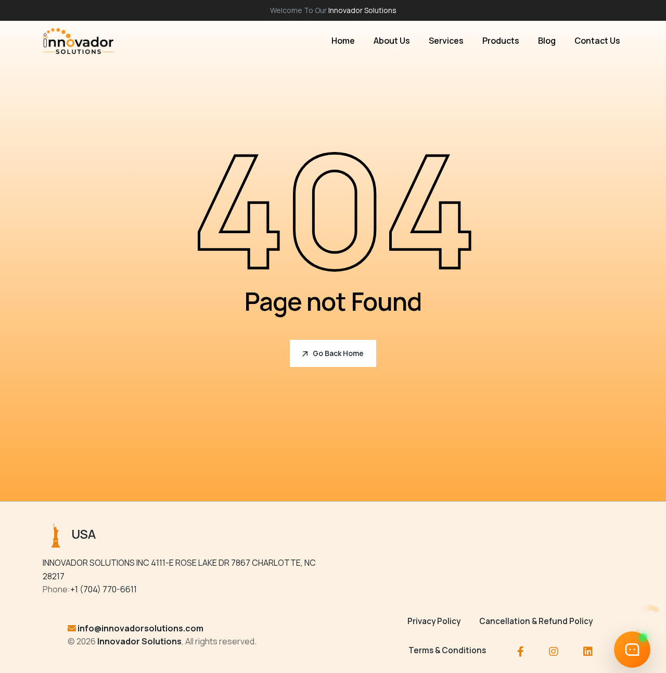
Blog (547, 40)
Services (446, 40)
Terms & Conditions (447, 650)
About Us (392, 40)
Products (500, 40)
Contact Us (597, 40)
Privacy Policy (433, 621)
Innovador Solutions (362, 10)
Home (343, 40)
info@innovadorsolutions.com (140, 628)
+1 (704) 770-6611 (103, 589)
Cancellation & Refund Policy (536, 621)
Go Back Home (338, 353)
